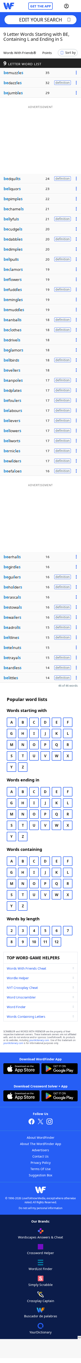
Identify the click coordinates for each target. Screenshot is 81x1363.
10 (34, 941)
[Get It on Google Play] (59, 1069)
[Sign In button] (66, 6)
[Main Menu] (76, 6)
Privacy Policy (41, 1162)
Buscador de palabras (40, 1316)
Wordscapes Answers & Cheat (40, 1237)
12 (56, 941)
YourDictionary (40, 1332)
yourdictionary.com (39, 1040)
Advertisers (40, 1150)
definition (62, 82)
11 (45, 941)
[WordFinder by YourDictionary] (8, 6)
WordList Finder (40, 1269)
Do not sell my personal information (40, 1208)
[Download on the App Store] (21, 1069)
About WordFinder (40, 1137)
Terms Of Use (40, 1169)
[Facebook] (31, 1122)
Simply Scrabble (40, 1285)
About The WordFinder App (40, 1144)
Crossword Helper (40, 1253)
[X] (40, 1122)
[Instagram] (49, 1122)
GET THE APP (40, 6)
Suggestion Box (40, 1175)
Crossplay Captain (40, 1301)
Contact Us (40, 1156)
